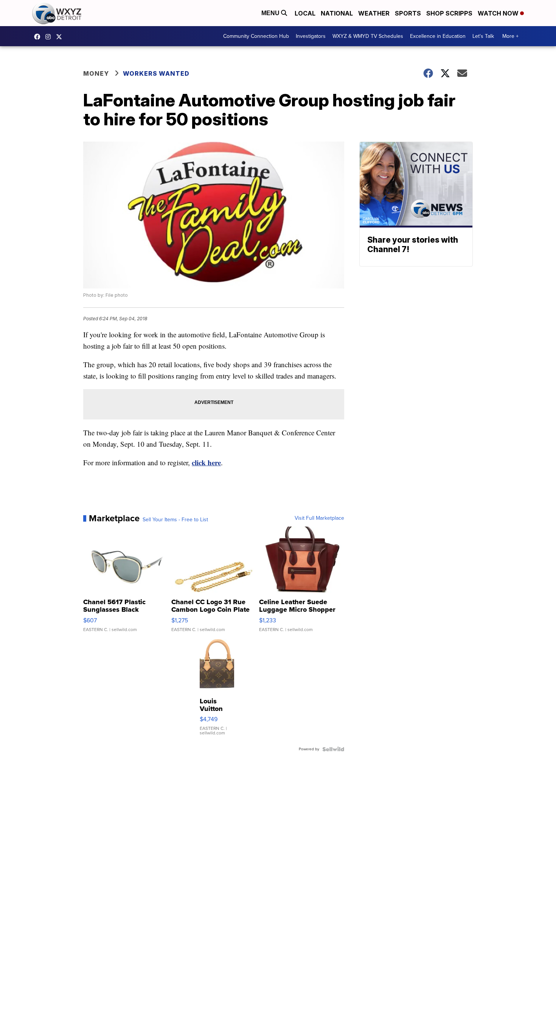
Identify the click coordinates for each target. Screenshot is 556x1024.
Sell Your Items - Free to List (175, 519)
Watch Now (499, 13)
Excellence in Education (438, 36)
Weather (374, 13)
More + (510, 36)
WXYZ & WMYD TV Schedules (367, 36)
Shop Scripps (449, 13)
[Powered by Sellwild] (333, 749)
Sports (408, 13)
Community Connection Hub (256, 36)
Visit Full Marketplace (319, 518)
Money (96, 73)
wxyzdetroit (39, 37)
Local (305, 13)
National (337, 13)
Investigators (311, 36)
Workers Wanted (156, 73)
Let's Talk (483, 36)
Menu (271, 13)
